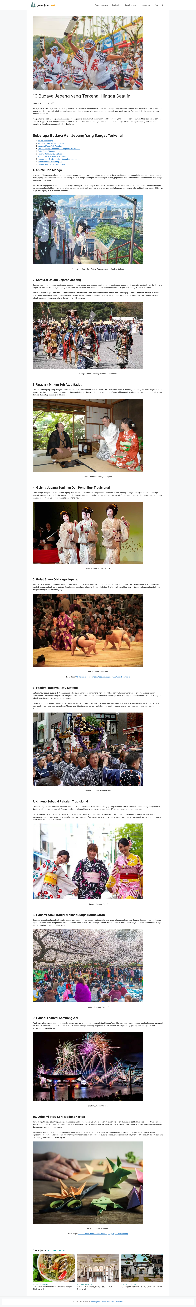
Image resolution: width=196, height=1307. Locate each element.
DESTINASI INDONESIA (40, 1284)
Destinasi (115, 5)
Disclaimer (119, 1302)
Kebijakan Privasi (108, 1302)
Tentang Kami (96, 1302)
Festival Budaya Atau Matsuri (50, 154)
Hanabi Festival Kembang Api (50, 162)
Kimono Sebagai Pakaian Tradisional (53, 156)
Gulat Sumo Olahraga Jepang (50, 151)
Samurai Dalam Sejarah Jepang (51, 143)
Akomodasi (146, 5)
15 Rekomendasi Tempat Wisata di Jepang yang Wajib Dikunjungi (103, 677)
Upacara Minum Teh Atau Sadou (51, 146)
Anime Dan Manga (45, 141)
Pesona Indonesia (101, 5)
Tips (156, 5)
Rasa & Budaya (130, 5)
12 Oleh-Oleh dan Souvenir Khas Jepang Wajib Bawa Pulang (103, 1234)
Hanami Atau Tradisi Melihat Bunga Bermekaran (57, 159)
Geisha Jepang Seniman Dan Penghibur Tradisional (59, 149)
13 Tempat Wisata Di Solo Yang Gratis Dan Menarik (141, 1287)
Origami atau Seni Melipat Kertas (51, 164)
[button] (162, 5)
